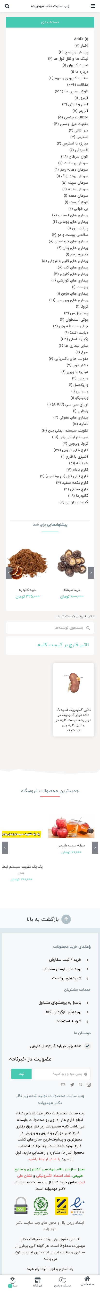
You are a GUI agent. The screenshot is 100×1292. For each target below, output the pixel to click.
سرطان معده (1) (76, 195)
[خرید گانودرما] (28, 563)
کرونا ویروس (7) (75, 443)
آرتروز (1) (81, 98)
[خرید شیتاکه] (72, 563)
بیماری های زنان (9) (72, 248)
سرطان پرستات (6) (73, 163)
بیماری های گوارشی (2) (69, 280)
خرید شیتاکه (71, 590)
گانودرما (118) (78, 495)
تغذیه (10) (80, 424)
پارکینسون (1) (77, 228)
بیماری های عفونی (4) (70, 417)
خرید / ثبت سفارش (65, 959)
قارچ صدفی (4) (76, 489)
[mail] (63, 1085)
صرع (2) (81, 352)
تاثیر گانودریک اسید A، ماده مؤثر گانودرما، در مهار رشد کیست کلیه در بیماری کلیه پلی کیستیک (74, 720)
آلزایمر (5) (80, 111)
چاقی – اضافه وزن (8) (70, 326)
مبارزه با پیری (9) (74, 372)
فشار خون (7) (77, 365)
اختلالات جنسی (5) (73, 117)
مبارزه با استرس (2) (72, 143)
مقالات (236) (77, 84)
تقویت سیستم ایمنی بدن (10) (65, 430)
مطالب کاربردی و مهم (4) (68, 78)
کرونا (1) (82, 306)
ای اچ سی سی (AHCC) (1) (67, 404)
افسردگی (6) (78, 150)
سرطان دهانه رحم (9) (71, 169)
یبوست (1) (80, 287)
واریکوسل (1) (78, 385)
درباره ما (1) (79, 71)
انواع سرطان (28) (74, 156)
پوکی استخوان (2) (74, 319)
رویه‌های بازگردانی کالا (63, 1012)
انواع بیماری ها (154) (71, 91)
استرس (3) (79, 137)
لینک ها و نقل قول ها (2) (68, 58)
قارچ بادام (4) (77, 469)
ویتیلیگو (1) (79, 398)
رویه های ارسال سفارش (61, 969)
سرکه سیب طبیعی (71, 845)
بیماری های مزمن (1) (72, 293)
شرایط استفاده (69, 1021)
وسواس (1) (79, 391)
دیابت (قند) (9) (76, 332)
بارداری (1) (80, 411)
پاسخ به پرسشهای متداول (60, 1002)
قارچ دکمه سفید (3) (72, 482)
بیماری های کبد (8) (73, 267)
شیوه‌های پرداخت (66, 978)
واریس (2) (80, 378)
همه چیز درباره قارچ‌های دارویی (55, 1046)
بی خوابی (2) (78, 208)
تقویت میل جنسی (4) (71, 124)
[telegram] (72, 1085)
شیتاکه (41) (78, 463)
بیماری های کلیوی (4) (71, 274)
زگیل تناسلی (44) (74, 339)
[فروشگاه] (37, 1283)
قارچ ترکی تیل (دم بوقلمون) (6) (64, 476)
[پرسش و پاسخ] (62, 1283)
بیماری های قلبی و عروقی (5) (65, 261)
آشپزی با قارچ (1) (74, 456)
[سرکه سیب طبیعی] (71, 825)
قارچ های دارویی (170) (71, 450)
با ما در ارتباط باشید (44, 1159)
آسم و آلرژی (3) (75, 104)
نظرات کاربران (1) (75, 65)
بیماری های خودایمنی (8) (68, 241)
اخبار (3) (81, 45)
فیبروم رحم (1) (77, 254)
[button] (7, 6)
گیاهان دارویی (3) (73, 502)
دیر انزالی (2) (78, 130)
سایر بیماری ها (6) (73, 345)
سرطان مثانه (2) (75, 189)
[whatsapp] (80, 1085)
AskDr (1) (81, 39)
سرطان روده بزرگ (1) (72, 176)
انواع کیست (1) (76, 202)
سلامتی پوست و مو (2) (70, 235)
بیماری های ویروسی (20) (68, 300)
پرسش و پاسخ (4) (73, 52)
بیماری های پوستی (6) (70, 221)
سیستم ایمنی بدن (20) (70, 437)
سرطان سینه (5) (75, 182)
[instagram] (89, 1085)
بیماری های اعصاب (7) (70, 215)
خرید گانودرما (27, 590)
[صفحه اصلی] (87, 1283)
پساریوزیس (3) (76, 313)
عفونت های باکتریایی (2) (68, 358)
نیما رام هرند (36, 1269)
